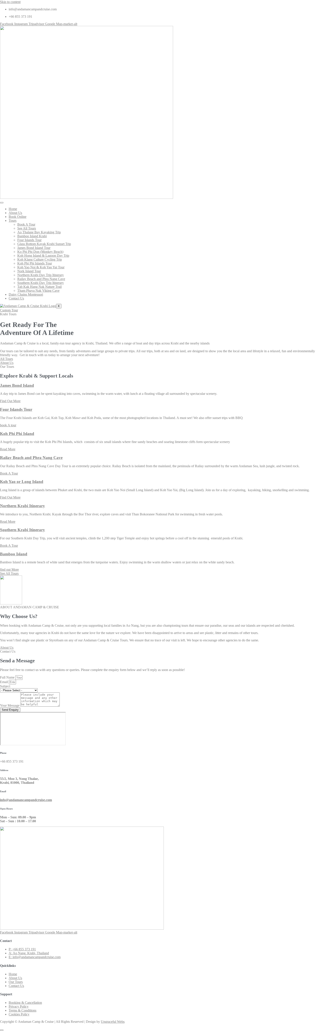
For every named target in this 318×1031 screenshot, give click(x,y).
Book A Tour (26, 224)
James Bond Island (17, 385)
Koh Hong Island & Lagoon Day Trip (43, 255)
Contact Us (16, 298)
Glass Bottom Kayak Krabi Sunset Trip (44, 244)
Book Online (17, 216)
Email (4, 682)
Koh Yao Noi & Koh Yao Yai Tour (40, 267)
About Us (15, 213)
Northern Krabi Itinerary (22, 506)
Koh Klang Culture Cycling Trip (39, 259)
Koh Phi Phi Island (17, 433)
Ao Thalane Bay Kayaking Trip (39, 232)
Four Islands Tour (29, 240)
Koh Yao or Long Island (21, 481)
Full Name (7, 677)
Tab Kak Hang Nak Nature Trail (39, 286)
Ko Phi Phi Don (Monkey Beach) (40, 251)
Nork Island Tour (29, 271)
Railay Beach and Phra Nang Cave (41, 279)
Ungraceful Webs (113, 1021)
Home (13, 209)
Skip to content (10, 2)
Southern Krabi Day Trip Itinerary (40, 283)
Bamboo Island (13, 554)
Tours (12, 220)
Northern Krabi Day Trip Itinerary (40, 275)
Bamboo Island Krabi (32, 236)
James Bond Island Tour (33, 248)
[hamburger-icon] (1, 202)
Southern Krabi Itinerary (22, 529)
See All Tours (26, 228)
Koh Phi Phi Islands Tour (34, 263)
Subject (5, 686)
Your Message (10, 705)
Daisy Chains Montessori (26, 294)
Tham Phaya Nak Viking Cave (38, 290)
